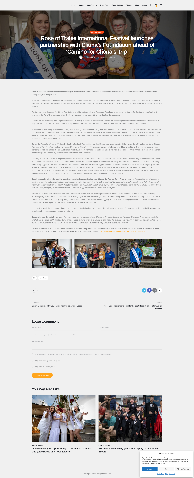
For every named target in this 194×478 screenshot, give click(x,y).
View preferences (183, 469)
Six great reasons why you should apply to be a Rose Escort (128, 450)
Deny (166, 469)
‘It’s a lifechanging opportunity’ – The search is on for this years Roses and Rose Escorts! (61, 450)
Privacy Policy (107, 354)
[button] (190, 453)
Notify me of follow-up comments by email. (48, 361)
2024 (34, 278)
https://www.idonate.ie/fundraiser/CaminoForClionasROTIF (122, 232)
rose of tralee (43, 278)
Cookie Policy (160, 474)
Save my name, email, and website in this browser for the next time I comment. (59, 335)
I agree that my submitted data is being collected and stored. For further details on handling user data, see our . (74, 354)
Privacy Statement (170, 474)
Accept (149, 469)
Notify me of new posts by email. (45, 366)
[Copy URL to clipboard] (160, 290)
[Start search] (161, 5)
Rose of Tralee (97, 32)
